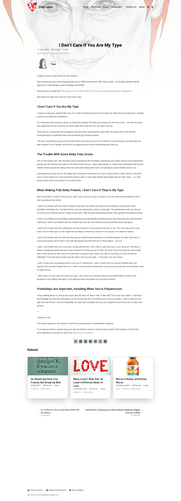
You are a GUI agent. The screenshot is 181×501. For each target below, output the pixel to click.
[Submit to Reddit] (81, 341)
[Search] (148, 7)
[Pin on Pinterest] (86, 341)
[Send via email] (95, 341)
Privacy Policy (36, 490)
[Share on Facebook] (90, 341)
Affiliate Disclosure (57, 490)
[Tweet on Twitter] (76, 341)
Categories (116, 7)
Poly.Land (45, 7)
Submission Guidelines (83, 333)
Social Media (77, 490)
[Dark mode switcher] (153, 7)
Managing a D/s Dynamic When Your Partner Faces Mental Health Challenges (96, 91)
